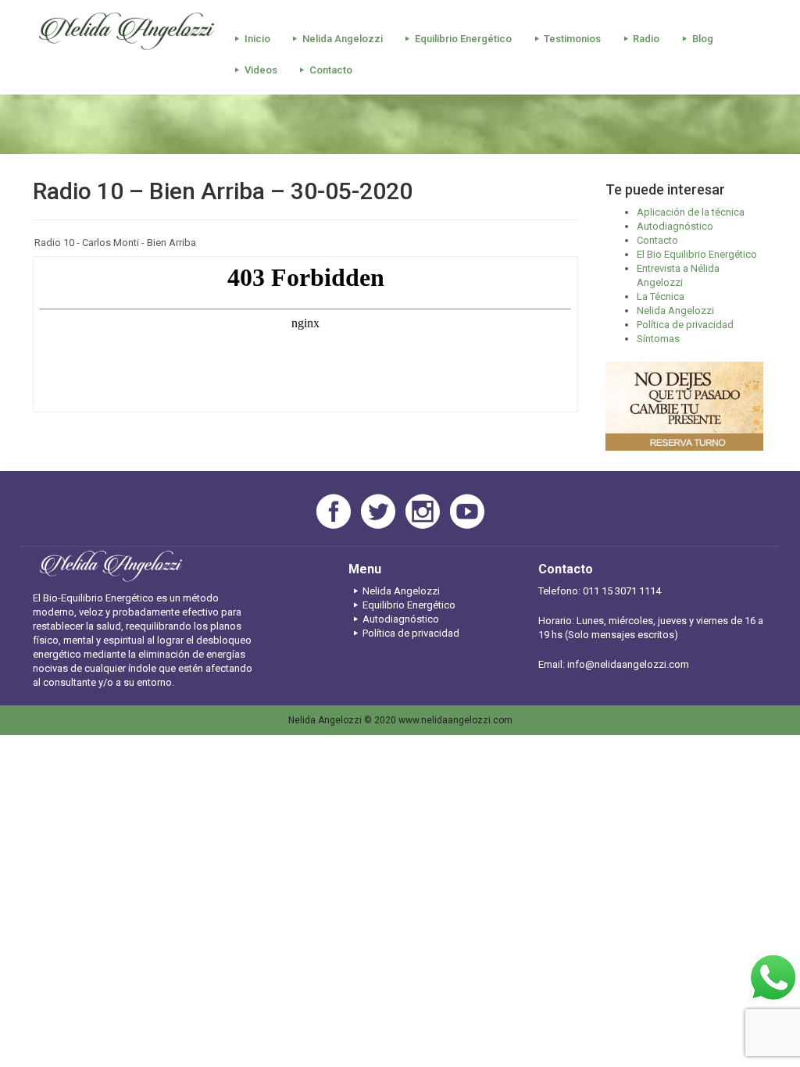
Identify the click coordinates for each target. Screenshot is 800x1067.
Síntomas (658, 338)
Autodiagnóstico (675, 226)
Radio (646, 39)
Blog (702, 39)
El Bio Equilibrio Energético (697, 254)
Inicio (257, 39)
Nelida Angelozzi (342, 39)
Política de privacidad (685, 324)
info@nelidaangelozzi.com (628, 664)
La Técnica (660, 296)
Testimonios (572, 39)
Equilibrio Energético (463, 39)
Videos (261, 70)
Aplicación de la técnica (691, 212)
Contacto (330, 70)
